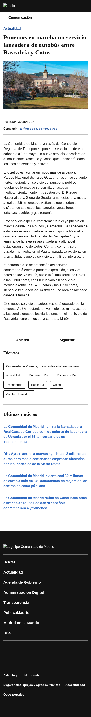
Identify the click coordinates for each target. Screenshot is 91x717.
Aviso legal (11, 675)
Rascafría (37, 384)
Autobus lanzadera (18, 394)
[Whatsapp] (73, 648)
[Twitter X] (35, 648)
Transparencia (16, 602)
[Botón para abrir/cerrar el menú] (85, 6)
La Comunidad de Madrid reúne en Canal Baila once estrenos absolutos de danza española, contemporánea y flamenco (45, 503)
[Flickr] (22, 660)
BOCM (9, 562)
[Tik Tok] (9, 660)
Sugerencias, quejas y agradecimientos (31, 685)
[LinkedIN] (60, 648)
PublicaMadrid (16, 613)
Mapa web (31, 675)
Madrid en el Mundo (21, 623)
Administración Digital (23, 592)
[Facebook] (9, 648)
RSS (7, 633)
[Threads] (47, 660)
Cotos (57, 384)
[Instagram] (22, 648)
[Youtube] (47, 648)
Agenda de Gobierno (22, 582)
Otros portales (13, 694)
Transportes (14, 384)
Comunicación (20, 17)
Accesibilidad (75, 685)
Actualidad (12, 28)
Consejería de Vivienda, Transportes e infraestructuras (42, 366)
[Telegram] (35, 660)
